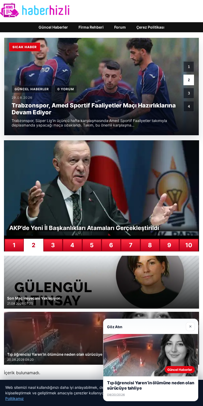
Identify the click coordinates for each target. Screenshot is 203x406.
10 (188, 245)
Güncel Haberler (53, 27)
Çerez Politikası (150, 27)
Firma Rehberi (91, 27)
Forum (120, 27)
